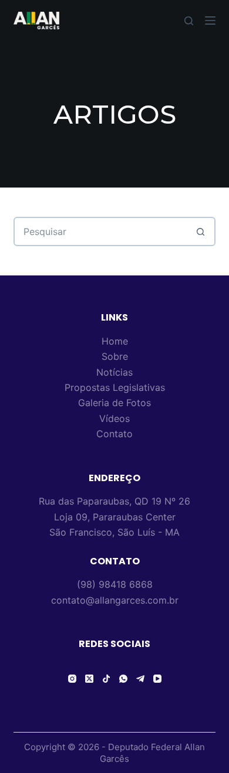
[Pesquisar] (188, 20)
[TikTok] (106, 679)
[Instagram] (72, 679)
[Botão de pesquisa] (200, 231)
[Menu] (210, 20)
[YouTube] (157, 679)
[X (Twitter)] (89, 679)
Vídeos (114, 418)
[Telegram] (140, 679)
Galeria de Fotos (114, 402)
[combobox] (101, 231)
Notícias (114, 372)
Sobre (115, 356)
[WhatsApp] (123, 679)
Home (115, 341)
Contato (114, 434)
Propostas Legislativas (115, 387)
